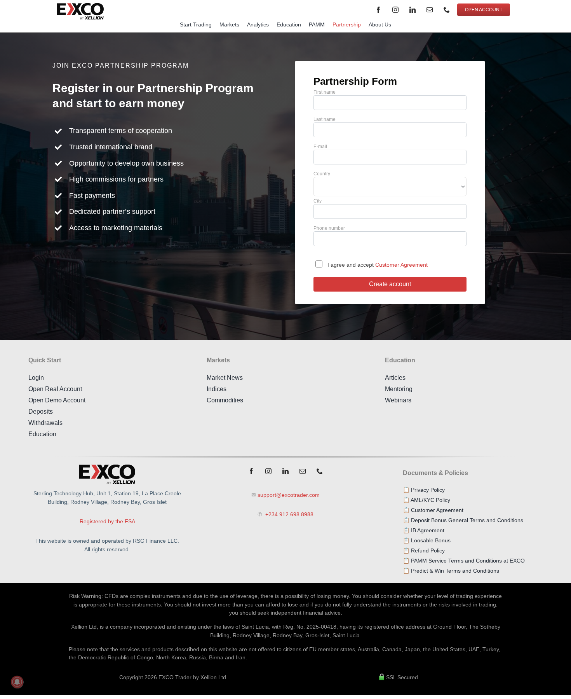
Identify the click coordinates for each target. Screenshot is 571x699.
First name (324, 92)
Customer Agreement (401, 265)
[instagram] (395, 9)
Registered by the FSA (107, 521)
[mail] (429, 9)
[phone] (446, 9)
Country (321, 173)
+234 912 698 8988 (288, 514)
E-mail (320, 146)
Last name (324, 119)
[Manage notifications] (17, 682)
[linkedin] (412, 9)
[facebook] (378, 9)
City (317, 201)
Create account (390, 284)
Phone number (329, 228)
